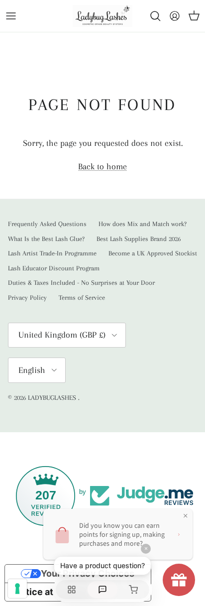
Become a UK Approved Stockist (152, 253)
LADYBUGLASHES (53, 397)
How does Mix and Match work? (143, 224)
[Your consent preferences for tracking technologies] (17, 588)
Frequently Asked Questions (47, 224)
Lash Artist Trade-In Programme (52, 253)
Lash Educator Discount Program (54, 268)
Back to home (102, 166)
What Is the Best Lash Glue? (46, 238)
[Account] (172, 16)
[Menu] (11, 16)
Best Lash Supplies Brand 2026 (139, 238)
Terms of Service (82, 297)
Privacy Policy (27, 297)
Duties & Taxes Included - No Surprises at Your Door (81, 282)
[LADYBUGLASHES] (102, 16)
